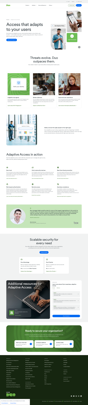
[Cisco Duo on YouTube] (76, 396)
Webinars (58, 287)
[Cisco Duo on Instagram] (78, 396)
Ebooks (53, 287)
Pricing (50, 5)
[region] (15, 402)
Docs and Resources (42, 5)
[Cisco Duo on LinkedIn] (81, 396)
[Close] (28, 400)
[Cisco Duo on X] (73, 396)
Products (27, 5)
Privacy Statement (4, 403)
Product (7, 19)
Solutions (33, 5)
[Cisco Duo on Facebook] (71, 396)
